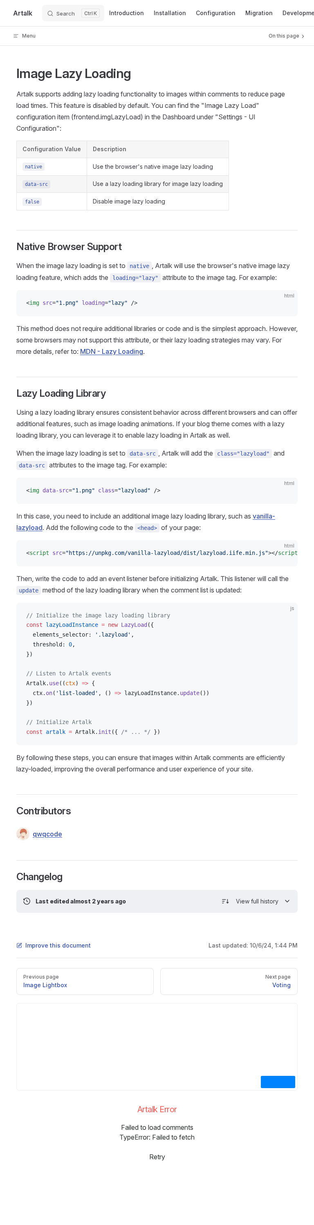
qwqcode (47, 834)
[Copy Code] (284, 303)
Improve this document (58, 945)
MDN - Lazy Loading (111, 351)
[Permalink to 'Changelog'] (11, 876)
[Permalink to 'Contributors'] (11, 811)
